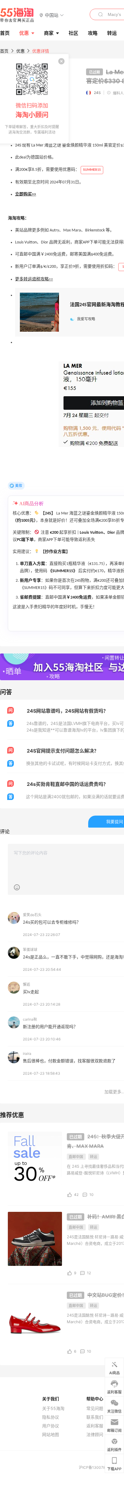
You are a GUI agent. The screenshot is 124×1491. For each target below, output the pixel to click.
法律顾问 (94, 1434)
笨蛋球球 (30, 949)
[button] (51, 15)
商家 (49, 33)
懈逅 (26, 984)
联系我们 (94, 1417)
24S (97, 92)
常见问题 (94, 1408)
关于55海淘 (53, 1408)
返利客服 (94, 1425)
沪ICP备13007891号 (96, 1467)
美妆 (18, 485)
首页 (4, 50)
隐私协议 (50, 1417)
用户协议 (50, 1425)
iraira (27, 1053)
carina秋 (30, 1019)
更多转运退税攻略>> (34, 279)
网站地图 (50, 1434)
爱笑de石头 (32, 915)
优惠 (24, 33)
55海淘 (17, 15)
